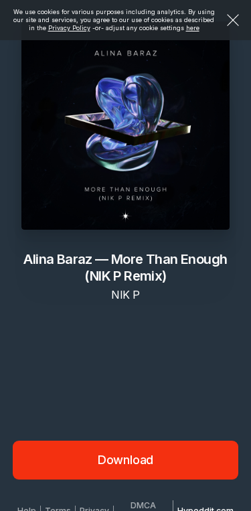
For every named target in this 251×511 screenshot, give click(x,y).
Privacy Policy (69, 27)
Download (126, 460)
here (192, 27)
